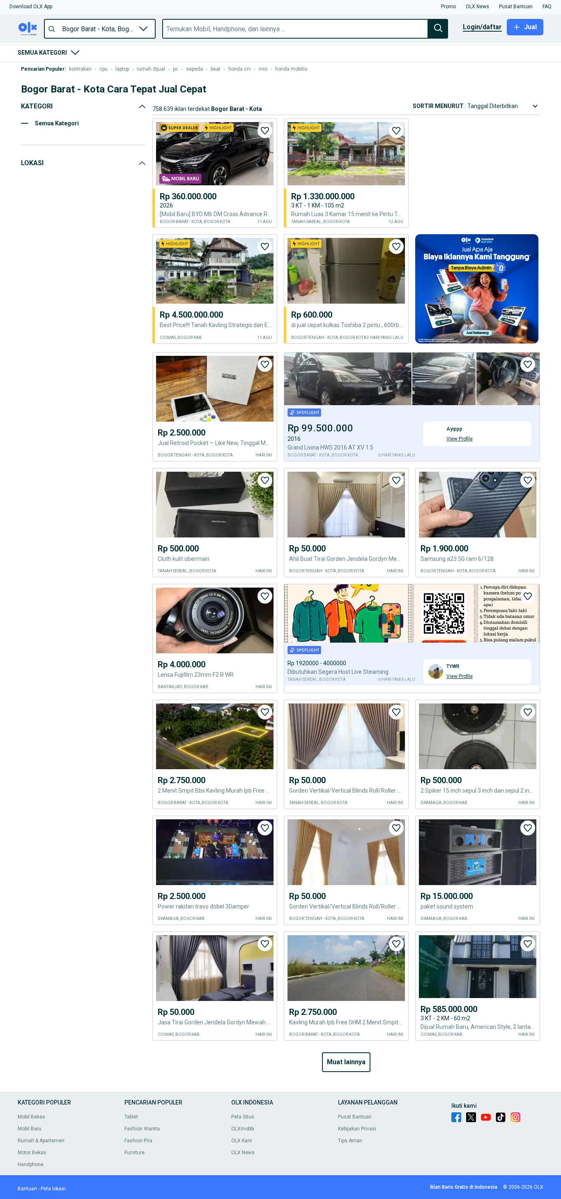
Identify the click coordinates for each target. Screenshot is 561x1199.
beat (216, 69)
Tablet (131, 1117)
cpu (103, 69)
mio (263, 69)
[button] (30, 6)
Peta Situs (242, 1117)
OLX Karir (241, 1141)
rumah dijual (151, 69)
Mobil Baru (29, 1129)
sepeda (194, 69)
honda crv (239, 69)
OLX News (243, 1152)
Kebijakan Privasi (357, 1129)
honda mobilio (291, 69)
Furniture (134, 1152)
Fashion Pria (138, 1141)
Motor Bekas (32, 1152)
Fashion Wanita (142, 1129)
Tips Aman (350, 1141)
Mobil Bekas (31, 1117)
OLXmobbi (242, 1129)
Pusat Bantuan (355, 1117)
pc (175, 69)
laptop (122, 69)
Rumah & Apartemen (41, 1141)
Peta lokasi (53, 1189)
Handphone (31, 1164)
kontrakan (80, 69)
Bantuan (27, 1189)
